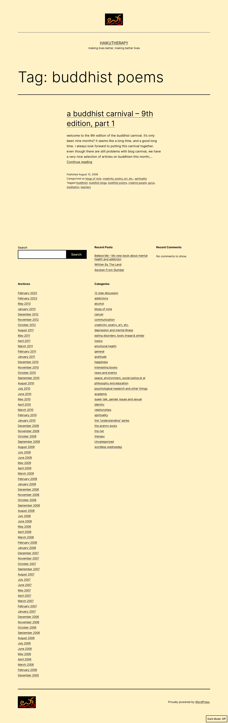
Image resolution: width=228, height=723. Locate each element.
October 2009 (27, 436)
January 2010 (27, 420)
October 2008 (27, 500)
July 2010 (24, 388)
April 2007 (24, 595)
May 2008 (24, 526)
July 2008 (24, 516)
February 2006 (27, 669)
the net (99, 431)
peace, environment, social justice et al (119, 378)
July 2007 (24, 579)
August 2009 (26, 447)
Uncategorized (104, 441)
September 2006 (29, 632)
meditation (73, 187)
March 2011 (25, 346)
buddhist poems (117, 182)
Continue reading (79, 162)
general (99, 351)
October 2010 (27, 372)
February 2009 (27, 478)
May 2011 (24, 335)
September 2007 (29, 569)
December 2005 (28, 675)
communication (104, 319)
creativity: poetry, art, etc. (118, 178)
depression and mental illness (113, 330)
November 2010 (28, 367)
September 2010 (28, 378)
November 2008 (28, 494)
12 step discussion (106, 293)
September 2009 (29, 441)
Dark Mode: (214, 718)
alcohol (99, 303)
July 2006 (24, 643)
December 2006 (28, 616)
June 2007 (25, 585)
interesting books (105, 367)
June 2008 (25, 521)
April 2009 (24, 468)
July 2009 (24, 452)
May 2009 (24, 463)
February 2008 (27, 542)
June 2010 (24, 394)
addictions (101, 298)
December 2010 (28, 362)
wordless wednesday (108, 447)
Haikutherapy (114, 43)
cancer (98, 314)
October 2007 (27, 563)
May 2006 (24, 654)
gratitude (100, 356)
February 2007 (27, 606)
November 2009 (28, 431)
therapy (99, 436)
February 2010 (27, 415)
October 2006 (27, 627)
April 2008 (24, 531)
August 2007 (26, 574)
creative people (137, 182)
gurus (151, 182)
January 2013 (27, 309)
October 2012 (27, 324)
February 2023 (27, 298)
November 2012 (28, 319)
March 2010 (25, 409)
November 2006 (28, 622)
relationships (102, 409)
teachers (86, 187)
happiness (101, 362)
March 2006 (26, 664)
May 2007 (24, 590)
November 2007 (28, 558)
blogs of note (93, 178)
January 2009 (27, 484)
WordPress (202, 702)
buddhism (82, 182)
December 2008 (28, 489)
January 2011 (26, 356)
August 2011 (26, 330)
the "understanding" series (111, 420)
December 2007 (28, 553)
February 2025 (27, 293)
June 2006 (25, 648)
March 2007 (26, 601)
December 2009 (28, 425)
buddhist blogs (98, 182)
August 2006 (26, 638)
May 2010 (24, 399)
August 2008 (26, 510)
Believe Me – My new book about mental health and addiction (121, 257)
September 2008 (29, 505)
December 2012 (28, 314)
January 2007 (27, 611)
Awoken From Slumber (109, 270)
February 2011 (27, 351)
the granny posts (105, 425)
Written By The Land (107, 264)
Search (22, 247)
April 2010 (24, 404)
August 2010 (26, 383)
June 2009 (25, 457)
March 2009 (26, 473)
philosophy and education (111, 383)
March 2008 (26, 537)
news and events (105, 372)
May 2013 (24, 303)
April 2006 (24, 659)
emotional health (105, 346)
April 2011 (24, 340)
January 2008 (27, 547)
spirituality (141, 178)
